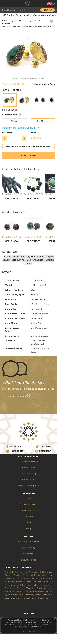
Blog (28, 528)
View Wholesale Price (44, 84)
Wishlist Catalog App (28, 485)
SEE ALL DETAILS (12, 90)
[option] (10, 100)
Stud (14, 259)
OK (22, 631)
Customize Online (28, 504)
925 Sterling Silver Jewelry (17, 256)
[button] (53, 4)
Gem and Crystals (36, 259)
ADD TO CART (28, 155)
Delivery (29, 516)
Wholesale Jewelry (28, 461)
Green (29, 263)
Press (28, 522)
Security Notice (28, 559)
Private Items (28, 479)
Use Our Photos (28, 510)
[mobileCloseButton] (4, 4)
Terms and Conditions (28, 541)
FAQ (28, 498)
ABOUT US (28, 613)
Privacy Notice (29, 553)
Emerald (50, 259)
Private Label (28, 467)
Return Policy (28, 547)
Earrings (21, 259)
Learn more (31, 631)
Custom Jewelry (28, 473)
